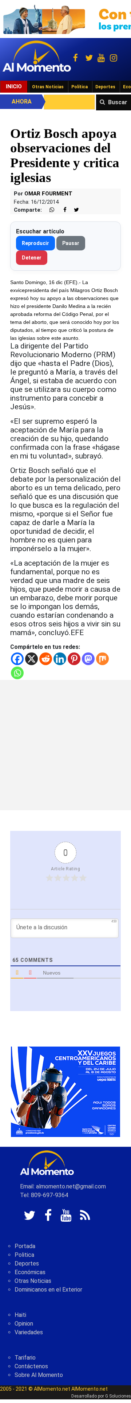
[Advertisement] (65, 745)
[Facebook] (17, 658)
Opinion (24, 1323)
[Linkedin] (59, 658)
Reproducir (35, 243)
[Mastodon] (88, 658)
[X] (31, 658)
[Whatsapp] (17, 673)
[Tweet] (73, 210)
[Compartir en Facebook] (61, 210)
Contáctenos (31, 1366)
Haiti (20, 1314)
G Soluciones (118, 1396)
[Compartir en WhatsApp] (48, 210)
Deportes (105, 86)
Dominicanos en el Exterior (48, 1289)
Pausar (70, 243)
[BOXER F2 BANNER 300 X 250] (65, 1091)
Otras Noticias (48, 86)
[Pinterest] (74, 658)
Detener (31, 258)
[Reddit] (45, 658)
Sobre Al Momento (39, 1375)
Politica (24, 1254)
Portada (25, 1246)
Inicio (14, 86)
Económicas (30, 1272)
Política (79, 86)
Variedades (29, 1332)
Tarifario (25, 1357)
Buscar (117, 102)
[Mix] (102, 658)
